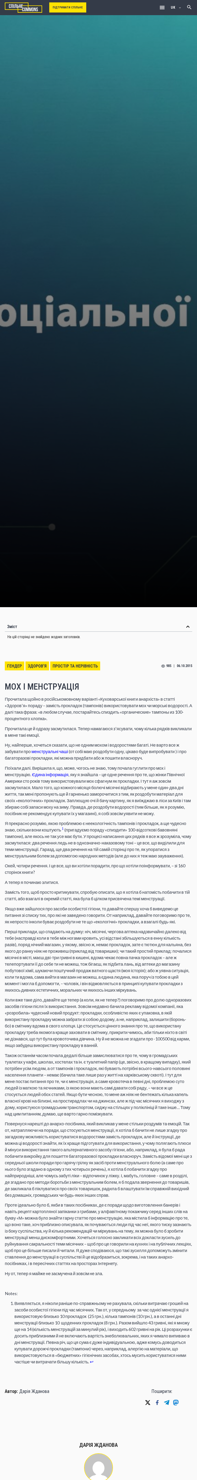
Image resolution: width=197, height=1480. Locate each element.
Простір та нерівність (75, 665)
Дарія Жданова (34, 1391)
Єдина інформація (50, 774)
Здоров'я (37, 665)
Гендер (14, 665)
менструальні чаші (49, 751)
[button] (162, 8)
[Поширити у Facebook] (157, 1402)
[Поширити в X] (148, 1402)
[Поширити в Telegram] (166, 1402)
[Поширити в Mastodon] (176, 1402)
